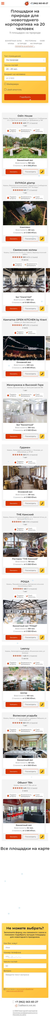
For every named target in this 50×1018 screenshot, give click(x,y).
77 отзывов (32, 190)
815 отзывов (31, 455)
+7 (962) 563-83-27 (39, 3)
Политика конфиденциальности (25, 1013)
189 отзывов (31, 723)
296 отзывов (31, 325)
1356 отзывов (32, 522)
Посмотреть (30, 172)
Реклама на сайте (19, 1014)
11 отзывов (31, 589)
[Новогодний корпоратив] (27, 3)
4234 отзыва (31, 257)
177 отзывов (32, 123)
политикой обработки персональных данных (19, 990)
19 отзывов (32, 656)
